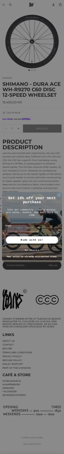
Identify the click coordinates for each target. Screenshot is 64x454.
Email (8, 225)
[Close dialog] (59, 195)
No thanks (32, 250)
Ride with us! (32, 240)
